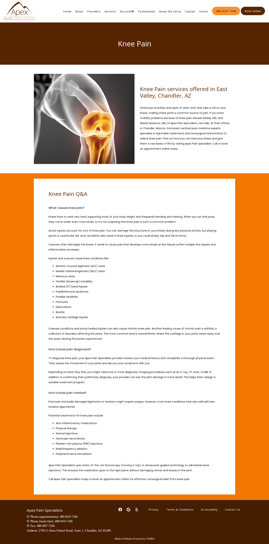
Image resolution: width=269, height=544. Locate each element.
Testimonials (146, 11)
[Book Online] (252, 15)
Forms (203, 11)
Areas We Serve (170, 11)
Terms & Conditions (180, 509)
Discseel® (127, 11)
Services (110, 11)
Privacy (154, 509)
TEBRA (150, 538)
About (79, 11)
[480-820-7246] (226, 15)
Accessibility (209, 509)
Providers (94, 11)
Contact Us (232, 509)
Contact (190, 11)
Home (67, 11)
